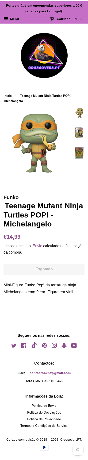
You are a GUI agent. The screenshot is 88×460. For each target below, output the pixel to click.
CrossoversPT (70, 439)
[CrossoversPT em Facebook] (24, 346)
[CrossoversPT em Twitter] (13, 346)
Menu (14, 19)
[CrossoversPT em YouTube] (74, 346)
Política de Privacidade (44, 419)
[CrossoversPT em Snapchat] (64, 346)
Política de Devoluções (44, 412)
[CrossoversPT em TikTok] (34, 347)
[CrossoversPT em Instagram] (54, 346)
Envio (37, 246)
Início (8, 96)
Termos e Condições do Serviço (44, 425)
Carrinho (63, 19)
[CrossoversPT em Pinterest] (44, 346)
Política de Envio (44, 405)
